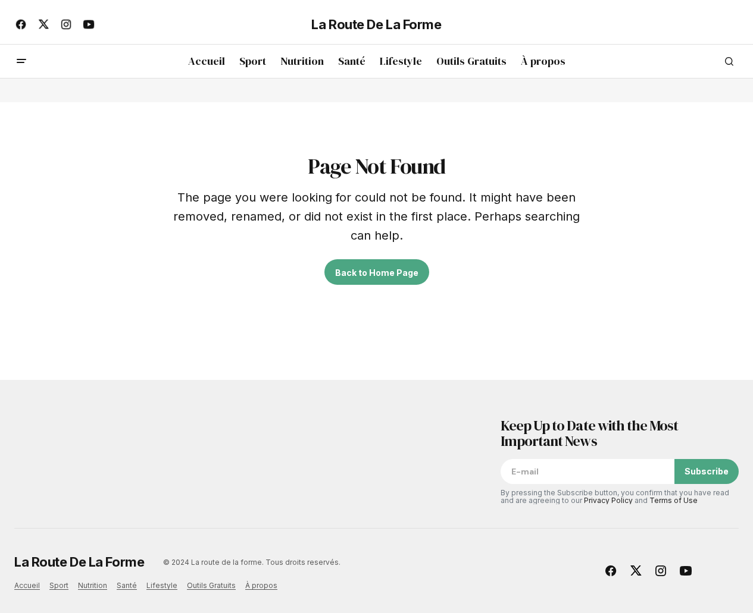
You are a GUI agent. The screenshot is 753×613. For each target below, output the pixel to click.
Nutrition (92, 585)
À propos (261, 585)
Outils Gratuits (211, 585)
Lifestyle (161, 585)
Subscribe (707, 471)
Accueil (27, 585)
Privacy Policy (608, 500)
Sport (58, 585)
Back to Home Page (376, 273)
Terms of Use (673, 500)
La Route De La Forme (376, 24)
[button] (21, 61)
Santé (127, 585)
